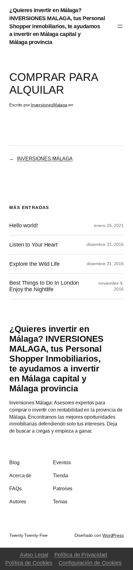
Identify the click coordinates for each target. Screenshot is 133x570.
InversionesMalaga (49, 104)
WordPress (113, 535)
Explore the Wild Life (34, 264)
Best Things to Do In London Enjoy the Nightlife (44, 286)
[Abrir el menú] (120, 26)
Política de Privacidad (80, 554)
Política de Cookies (28, 562)
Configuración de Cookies (90, 562)
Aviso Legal (34, 554)
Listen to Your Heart (33, 245)
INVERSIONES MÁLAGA (45, 158)
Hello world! (23, 225)
